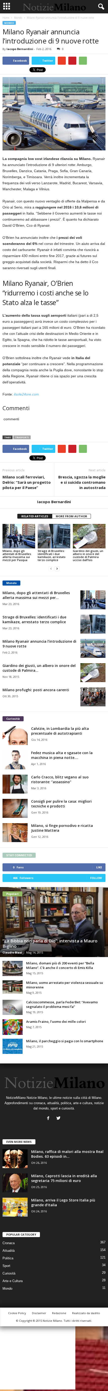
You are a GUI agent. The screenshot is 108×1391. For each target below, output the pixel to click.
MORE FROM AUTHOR (71, 516)
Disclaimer (39, 1313)
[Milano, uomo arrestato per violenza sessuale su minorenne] (13, 987)
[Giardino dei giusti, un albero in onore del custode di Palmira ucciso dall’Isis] (89, 536)
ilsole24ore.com (26, 394)
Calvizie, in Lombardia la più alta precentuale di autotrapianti (60, 731)
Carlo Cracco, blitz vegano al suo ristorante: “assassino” (60, 779)
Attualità (9, 1251)
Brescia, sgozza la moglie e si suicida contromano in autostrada (81, 482)
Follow (96, 878)
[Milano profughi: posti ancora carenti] (92, 696)
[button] (100, 6)
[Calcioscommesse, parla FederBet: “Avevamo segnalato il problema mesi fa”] (13, 1007)
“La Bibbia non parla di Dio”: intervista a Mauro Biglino (50, 943)
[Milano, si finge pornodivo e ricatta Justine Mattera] (15, 832)
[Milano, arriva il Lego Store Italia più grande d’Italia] (15, 1207)
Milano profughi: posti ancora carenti (36, 689)
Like (99, 867)
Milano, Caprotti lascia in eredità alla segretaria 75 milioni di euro (64, 1178)
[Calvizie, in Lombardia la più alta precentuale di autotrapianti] (15, 735)
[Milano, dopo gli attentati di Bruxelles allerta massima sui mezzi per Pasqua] (19, 536)
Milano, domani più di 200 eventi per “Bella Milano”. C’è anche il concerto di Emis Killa (60, 965)
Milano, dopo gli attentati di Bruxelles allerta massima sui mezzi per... (36, 595)
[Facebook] (49, 1119)
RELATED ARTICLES (34, 516)
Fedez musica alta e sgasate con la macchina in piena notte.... (62, 755)
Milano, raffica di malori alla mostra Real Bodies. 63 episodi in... (67, 1154)
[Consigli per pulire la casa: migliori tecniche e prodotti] (15, 808)
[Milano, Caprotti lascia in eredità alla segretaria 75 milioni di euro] (15, 1182)
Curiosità (9, 1273)
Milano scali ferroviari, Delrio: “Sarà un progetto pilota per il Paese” (27, 482)
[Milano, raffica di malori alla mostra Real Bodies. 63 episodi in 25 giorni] (15, 1158)
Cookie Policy (17, 1313)
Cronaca (9, 1243)
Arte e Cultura (13, 1281)
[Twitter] (59, 1119)
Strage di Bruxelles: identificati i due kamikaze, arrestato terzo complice (52, 555)
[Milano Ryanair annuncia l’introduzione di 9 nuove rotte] (92, 648)
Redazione (59, 1313)
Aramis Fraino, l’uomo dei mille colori (56, 1021)
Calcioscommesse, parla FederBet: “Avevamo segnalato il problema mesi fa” (62, 1004)
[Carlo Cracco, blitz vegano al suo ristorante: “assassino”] (15, 784)
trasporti (22, 437)
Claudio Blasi (12, 952)
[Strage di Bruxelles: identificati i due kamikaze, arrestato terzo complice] (54, 536)
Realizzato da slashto (86, 1313)
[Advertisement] (37, 1357)
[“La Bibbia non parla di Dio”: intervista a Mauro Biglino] (54, 922)
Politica (8, 1258)
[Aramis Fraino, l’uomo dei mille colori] (13, 1027)
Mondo (18, 17)
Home (6, 17)
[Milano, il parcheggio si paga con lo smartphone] (13, 1046)
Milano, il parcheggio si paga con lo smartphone (64, 1041)
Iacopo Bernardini (20, 49)
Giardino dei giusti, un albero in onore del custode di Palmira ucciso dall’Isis (88, 555)
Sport (6, 1266)
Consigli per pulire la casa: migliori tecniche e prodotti (61, 803)
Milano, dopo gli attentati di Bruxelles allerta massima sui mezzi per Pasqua (17, 555)
